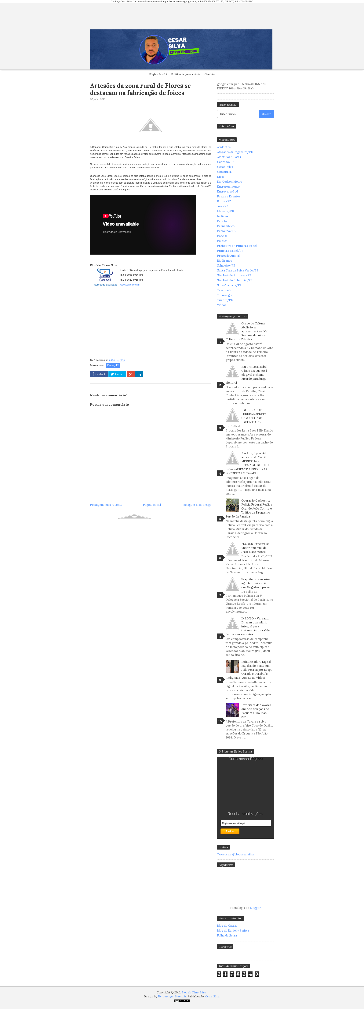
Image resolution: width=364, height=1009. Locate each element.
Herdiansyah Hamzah (172, 996)
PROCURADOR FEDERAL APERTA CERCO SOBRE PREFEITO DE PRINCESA (246, 418)
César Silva (212, 996)
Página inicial (158, 74)
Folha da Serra (227, 935)
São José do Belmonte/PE (235, 280)
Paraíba (222, 221)
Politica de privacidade (185, 74)
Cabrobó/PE (225, 162)
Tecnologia (224, 295)
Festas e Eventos (228, 196)
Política (222, 241)
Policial (222, 236)
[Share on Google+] (131, 374)
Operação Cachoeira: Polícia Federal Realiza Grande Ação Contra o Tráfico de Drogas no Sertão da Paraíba (249, 508)
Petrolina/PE (226, 231)
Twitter (119, 374)
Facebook (99, 374)
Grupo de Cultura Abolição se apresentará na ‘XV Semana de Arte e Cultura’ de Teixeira (246, 331)
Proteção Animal (228, 255)
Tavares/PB (225, 290)
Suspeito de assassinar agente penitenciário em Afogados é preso (256, 583)
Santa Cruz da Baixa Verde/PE (237, 270)
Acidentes (224, 147)
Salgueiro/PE (226, 265)
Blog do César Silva (194, 992)
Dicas (220, 176)
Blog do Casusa (227, 925)
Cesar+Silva (225, 167)
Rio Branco (224, 260)
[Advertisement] (122, 323)
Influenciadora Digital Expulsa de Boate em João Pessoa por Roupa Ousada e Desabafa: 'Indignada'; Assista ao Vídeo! (249, 669)
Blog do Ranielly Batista (233, 930)
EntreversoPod (227, 191)
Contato (210, 74)
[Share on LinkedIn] (139, 374)
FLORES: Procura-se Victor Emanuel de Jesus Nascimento (255, 548)
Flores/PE (113, 365)
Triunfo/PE (225, 300)
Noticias (222, 216)
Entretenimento (228, 186)
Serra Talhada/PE (229, 285)
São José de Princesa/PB (234, 275)
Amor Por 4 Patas (229, 157)
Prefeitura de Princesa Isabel (237, 246)
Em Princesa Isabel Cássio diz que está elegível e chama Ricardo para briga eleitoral (246, 374)
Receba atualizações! (246, 814)
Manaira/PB (225, 211)
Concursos (224, 172)
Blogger (255, 908)
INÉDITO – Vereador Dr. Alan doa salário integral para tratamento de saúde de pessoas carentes (248, 626)
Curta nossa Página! (245, 759)
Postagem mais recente (106, 504)
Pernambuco (226, 226)
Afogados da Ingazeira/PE (235, 152)
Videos (221, 305)
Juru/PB (222, 206)
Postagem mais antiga (196, 504)
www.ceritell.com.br (130, 284)
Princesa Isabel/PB (230, 250)
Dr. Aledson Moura (229, 181)
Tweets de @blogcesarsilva (235, 854)
